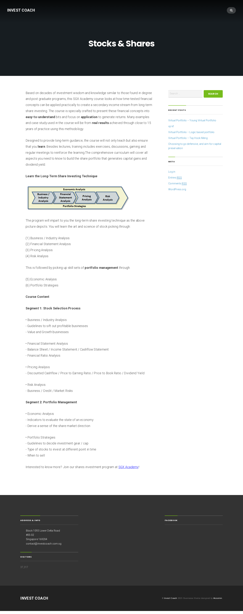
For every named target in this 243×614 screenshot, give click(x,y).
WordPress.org (177, 189)
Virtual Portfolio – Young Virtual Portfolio (192, 120)
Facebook (171, 520)
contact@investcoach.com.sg (43, 543)
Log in (171, 171)
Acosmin (217, 598)
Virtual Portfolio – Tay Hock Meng (188, 138)
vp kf (171, 126)
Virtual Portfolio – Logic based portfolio (191, 132)
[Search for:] (185, 94)
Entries (175, 177)
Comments (177, 183)
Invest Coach (21, 10)
